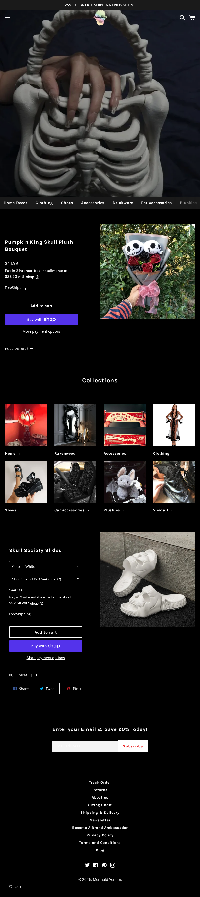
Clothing (44, 202)
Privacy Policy (100, 835)
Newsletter (100, 820)
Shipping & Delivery (99, 812)
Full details (17, 349)
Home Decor (15, 202)
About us (100, 797)
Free (8, 287)
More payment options (41, 331)
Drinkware (123, 202)
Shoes (67, 202)
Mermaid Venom (107, 879)
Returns (99, 790)
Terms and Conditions (100, 843)
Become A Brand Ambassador (100, 827)
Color (16, 566)
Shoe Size (20, 579)
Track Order (100, 782)
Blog (100, 850)
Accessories (92, 202)
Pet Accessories (156, 202)
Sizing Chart (100, 805)
